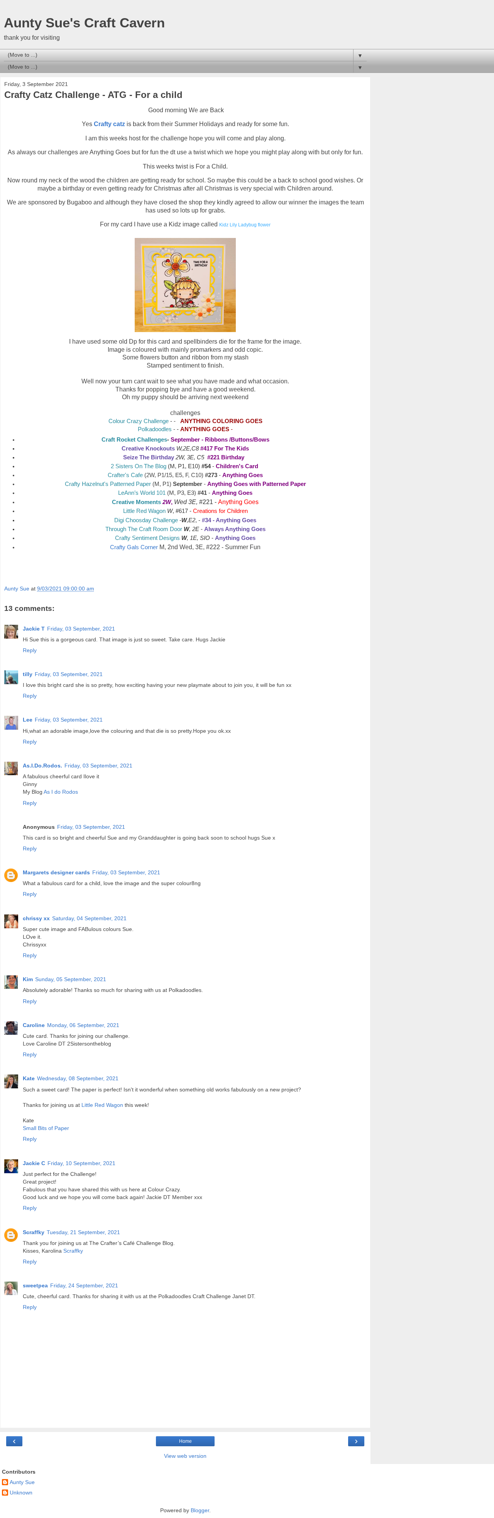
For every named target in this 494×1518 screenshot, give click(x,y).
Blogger (200, 1510)
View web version (185, 1456)
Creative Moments (136, 502)
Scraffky (33, 1232)
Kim (28, 979)
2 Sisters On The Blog (138, 466)
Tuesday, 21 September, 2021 (83, 1232)
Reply (30, 650)
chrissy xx (36, 918)
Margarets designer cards (56, 872)
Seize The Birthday (148, 457)
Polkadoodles (155, 429)
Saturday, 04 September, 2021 (89, 918)
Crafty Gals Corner (134, 547)
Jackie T (34, 629)
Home (185, 1441)
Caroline (34, 1025)
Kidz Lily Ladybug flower (245, 225)
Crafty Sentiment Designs (147, 538)
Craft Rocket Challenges (134, 440)
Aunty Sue (22, 1482)
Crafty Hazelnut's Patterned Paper (108, 484)
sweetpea (35, 1285)
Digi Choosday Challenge (146, 520)
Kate (29, 1078)
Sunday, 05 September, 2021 (70, 979)
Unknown (21, 1492)
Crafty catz (110, 124)
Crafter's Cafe (125, 475)
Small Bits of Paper (46, 1128)
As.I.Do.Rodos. (42, 765)
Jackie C (34, 1163)
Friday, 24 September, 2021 (84, 1285)
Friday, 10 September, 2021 (81, 1163)
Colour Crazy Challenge (138, 421)
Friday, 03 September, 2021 (81, 629)
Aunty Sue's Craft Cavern (84, 22)
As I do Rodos (61, 792)
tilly (27, 674)
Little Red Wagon (144, 511)
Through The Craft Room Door (143, 529)
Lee (27, 720)
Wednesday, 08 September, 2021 (77, 1078)
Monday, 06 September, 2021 (83, 1025)
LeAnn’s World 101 (142, 493)
